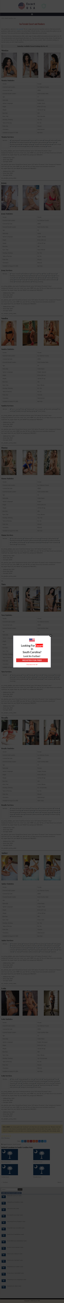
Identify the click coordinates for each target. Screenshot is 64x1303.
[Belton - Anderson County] (3, 1255)
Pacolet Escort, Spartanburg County (15, 1234)
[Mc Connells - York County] (3, 1216)
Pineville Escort (37, 1177)
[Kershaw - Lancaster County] (3, 1249)
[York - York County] (3, 1210)
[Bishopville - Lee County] (3, 1197)
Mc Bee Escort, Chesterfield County (15, 1273)
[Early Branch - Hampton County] (3, 1223)
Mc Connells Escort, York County (15, 1215)
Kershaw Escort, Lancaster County (15, 1247)
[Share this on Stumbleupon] (37, 1141)
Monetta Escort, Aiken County (14, 1286)
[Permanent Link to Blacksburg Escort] (16, 1154)
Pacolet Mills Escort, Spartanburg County (17, 1240)
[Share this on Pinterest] (31, 1141)
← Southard (4, 1182)
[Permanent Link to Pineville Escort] (48, 1169)
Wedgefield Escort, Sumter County (15, 1266)
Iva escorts (20, 29)
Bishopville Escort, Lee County (14, 1195)
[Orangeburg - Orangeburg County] (3, 1281)
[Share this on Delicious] (45, 1141)
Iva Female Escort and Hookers (32, 24)
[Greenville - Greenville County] (3, 1229)
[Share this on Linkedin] (42, 1141)
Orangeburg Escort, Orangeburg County (16, 1279)
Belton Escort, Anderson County (14, 1253)
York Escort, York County (13, 1208)
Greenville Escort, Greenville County (15, 1228)
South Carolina (9, 18)
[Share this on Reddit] (34, 1141)
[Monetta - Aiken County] (3, 1287)
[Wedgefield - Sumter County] (3, 1268)
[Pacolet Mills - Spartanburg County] (3, 1242)
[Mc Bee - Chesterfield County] (3, 1275)
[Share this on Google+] (28, 1141)
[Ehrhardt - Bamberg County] (3, 1204)
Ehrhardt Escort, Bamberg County (15, 1202)
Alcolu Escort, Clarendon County (15, 1260)
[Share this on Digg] (39, 1141)
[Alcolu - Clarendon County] (3, 1262)
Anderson (9, 1144)
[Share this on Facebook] (25, 1141)
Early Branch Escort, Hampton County (16, 1221)
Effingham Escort (37, 1162)
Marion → (60, 1182)
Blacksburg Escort (6, 1162)
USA (2, 18)
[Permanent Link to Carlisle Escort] (16, 1169)
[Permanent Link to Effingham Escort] (48, 1154)
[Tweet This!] (22, 1141)
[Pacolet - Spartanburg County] (3, 1236)
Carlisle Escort (5, 1177)
